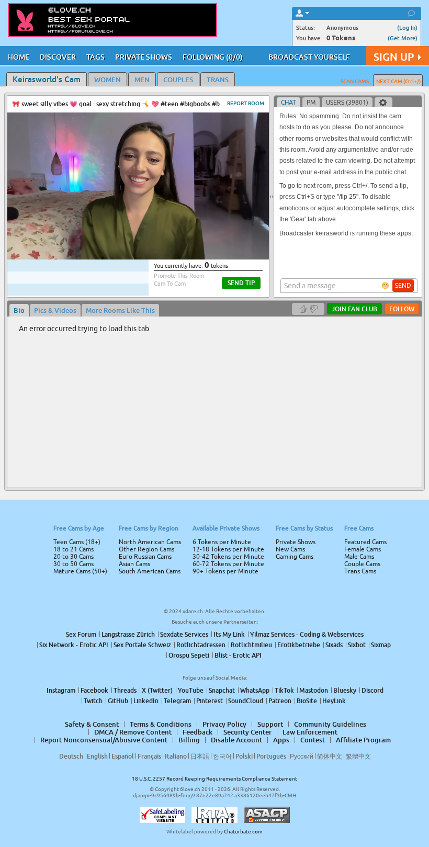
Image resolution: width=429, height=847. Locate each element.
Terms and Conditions (247, 451)
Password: (137, 408)
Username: (136, 387)
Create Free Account (214, 497)
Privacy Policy (236, 465)
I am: (144, 427)
